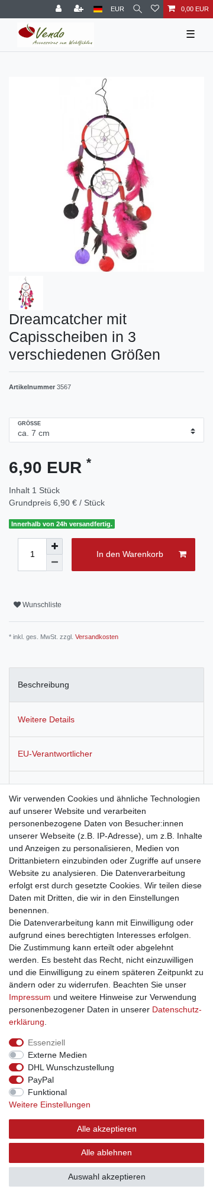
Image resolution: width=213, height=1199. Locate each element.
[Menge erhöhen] (54, 546)
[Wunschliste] (155, 9)
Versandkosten (96, 636)
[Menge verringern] (54, 563)
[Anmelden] (59, 9)
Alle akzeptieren (107, 1128)
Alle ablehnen (106, 1152)
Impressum (30, 997)
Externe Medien (57, 1055)
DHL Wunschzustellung (71, 1067)
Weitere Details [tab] (46, 719)
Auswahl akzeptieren (107, 1176)
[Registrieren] (80, 9)
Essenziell (46, 1042)
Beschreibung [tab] (43, 684)
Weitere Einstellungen (50, 1104)
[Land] (97, 9)
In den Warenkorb (129, 554)
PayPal (41, 1079)
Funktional (47, 1092)
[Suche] (137, 9)
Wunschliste (41, 605)
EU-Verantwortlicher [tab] (55, 753)
